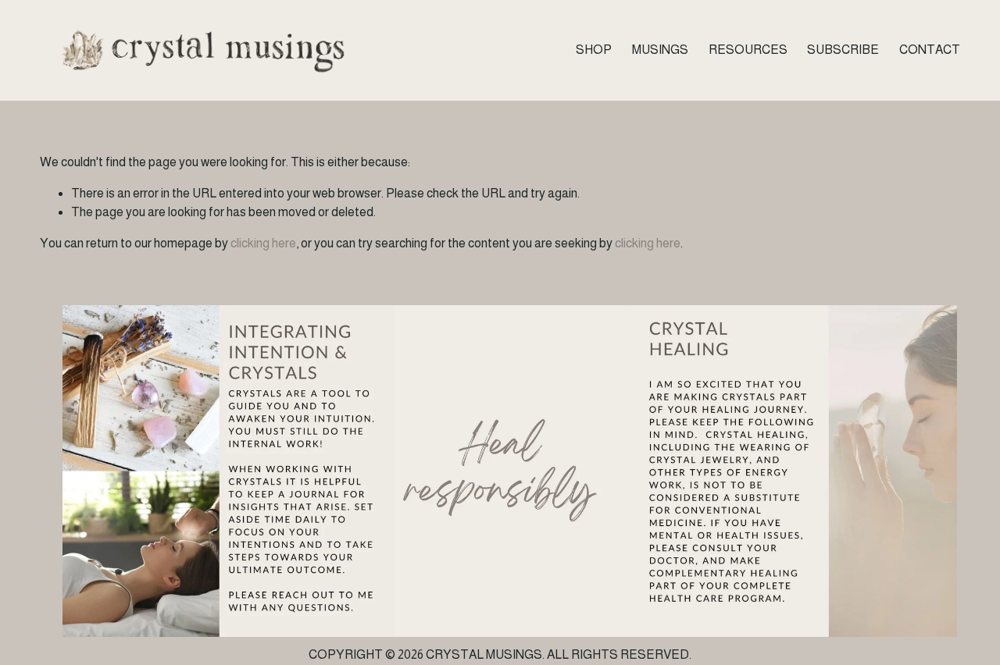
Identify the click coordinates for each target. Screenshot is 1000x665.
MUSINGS (660, 49)
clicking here (263, 243)
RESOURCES (748, 49)
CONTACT (929, 49)
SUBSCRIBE (843, 49)
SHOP (594, 49)
